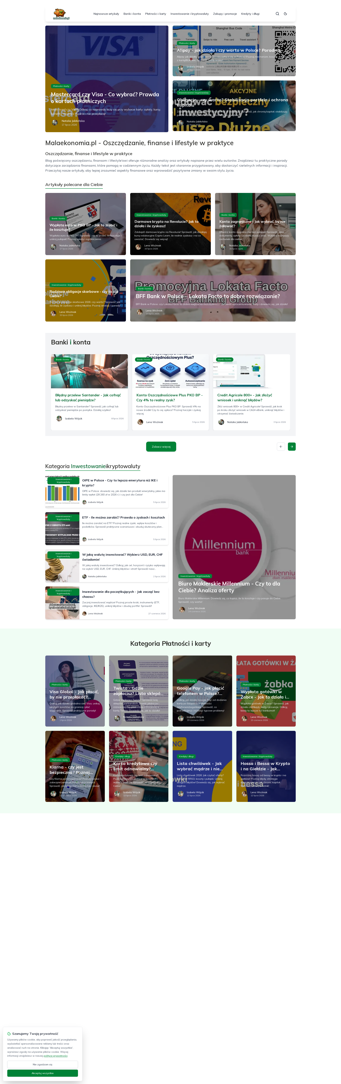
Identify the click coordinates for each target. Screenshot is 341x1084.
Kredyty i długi (250, 13)
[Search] (277, 14)
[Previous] (281, 447)
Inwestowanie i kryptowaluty (189, 13)
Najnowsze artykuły (106, 13)
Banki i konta (132, 13)
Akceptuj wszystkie (43, 1073)
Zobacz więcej (161, 446)
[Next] (292, 447)
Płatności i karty (155, 13)
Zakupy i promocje (225, 13)
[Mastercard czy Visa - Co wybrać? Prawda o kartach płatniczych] (106, 79)
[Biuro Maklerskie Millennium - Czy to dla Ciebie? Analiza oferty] (234, 547)
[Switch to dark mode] (285, 13)
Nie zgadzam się (42, 1064)
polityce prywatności (55, 1055)
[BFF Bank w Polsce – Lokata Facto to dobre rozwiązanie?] (213, 290)
